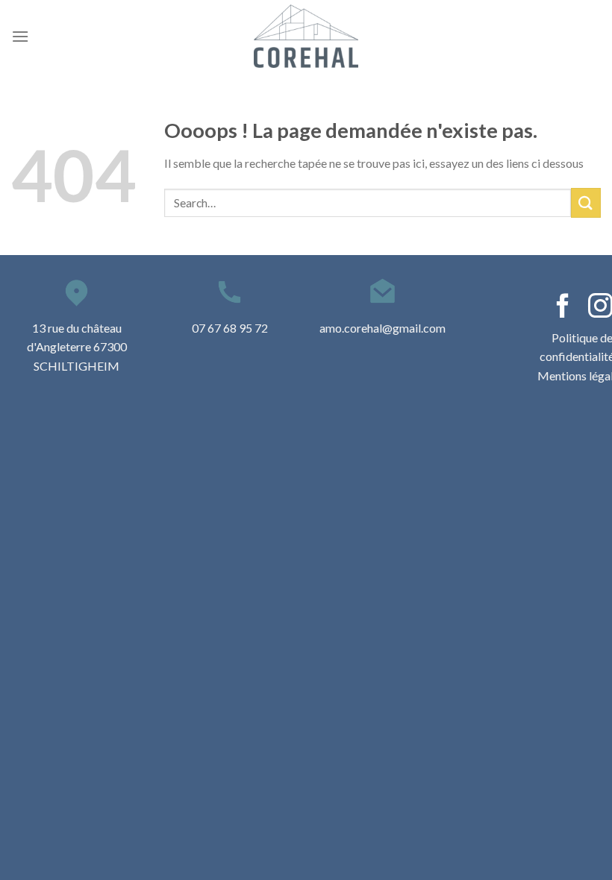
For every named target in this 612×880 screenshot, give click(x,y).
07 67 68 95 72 (230, 328)
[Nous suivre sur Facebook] (563, 307)
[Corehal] (306, 36)
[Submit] (586, 202)
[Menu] (20, 36)
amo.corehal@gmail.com (382, 328)
